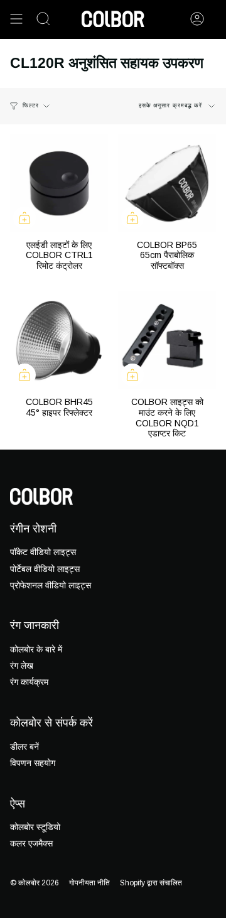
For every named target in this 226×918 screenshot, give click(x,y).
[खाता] (197, 19)
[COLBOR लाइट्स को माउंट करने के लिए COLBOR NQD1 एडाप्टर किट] (167, 340)
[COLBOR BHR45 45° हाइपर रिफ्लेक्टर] (59, 340)
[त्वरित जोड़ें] (24, 218)
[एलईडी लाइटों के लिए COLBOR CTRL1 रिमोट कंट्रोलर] (59, 183)
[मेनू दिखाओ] (16, 19)
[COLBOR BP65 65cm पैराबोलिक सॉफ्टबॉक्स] (167, 183)
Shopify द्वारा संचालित (151, 882)
